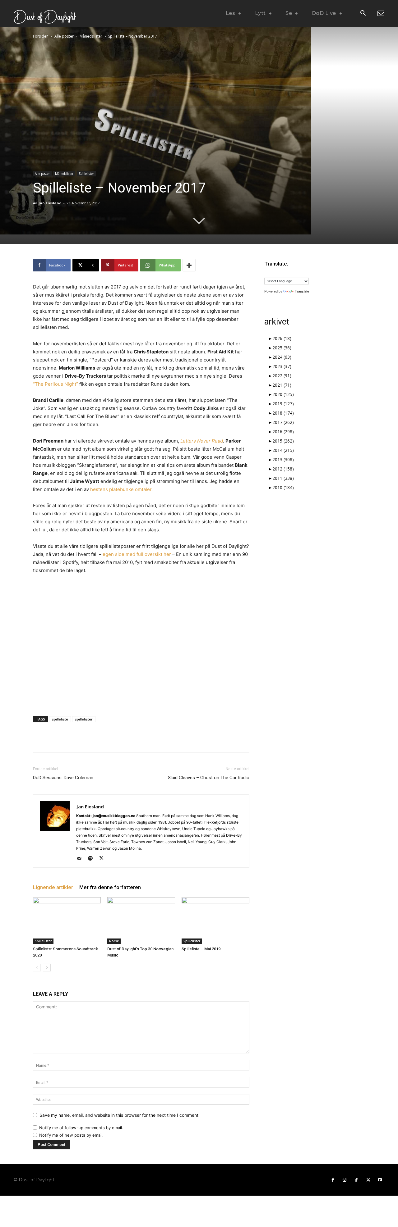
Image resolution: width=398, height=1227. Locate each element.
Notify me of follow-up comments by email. (81, 1127)
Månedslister (91, 36)
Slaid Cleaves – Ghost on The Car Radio (208, 777)
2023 (281, 366)
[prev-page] (37, 967)
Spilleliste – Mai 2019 (201, 949)
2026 (281, 338)
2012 (283, 469)
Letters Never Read (201, 441)
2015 (283, 441)
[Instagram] (344, 1180)
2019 (283, 404)
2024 (281, 357)
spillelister (84, 719)
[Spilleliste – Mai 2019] (215, 920)
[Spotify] (92, 858)
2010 (283, 487)
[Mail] (81, 858)
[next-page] (47, 967)
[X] (104, 858)
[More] (189, 265)
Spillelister (86, 173)
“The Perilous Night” (55, 384)
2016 (283, 431)
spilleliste (60, 719)
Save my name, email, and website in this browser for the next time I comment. (119, 1115)
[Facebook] (332, 1180)
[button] (363, 14)
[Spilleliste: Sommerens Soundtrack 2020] (67, 920)
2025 (281, 348)
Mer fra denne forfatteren (110, 887)
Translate (302, 291)
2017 (283, 422)
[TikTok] (356, 1180)
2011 (283, 478)
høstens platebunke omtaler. (121, 489)
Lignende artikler (53, 887)
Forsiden (41, 36)
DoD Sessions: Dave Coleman (63, 777)
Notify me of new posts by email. (71, 1135)
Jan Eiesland (50, 203)
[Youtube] (380, 1180)
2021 (281, 385)
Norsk (114, 941)
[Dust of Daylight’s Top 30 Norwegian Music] (141, 920)
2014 (283, 450)
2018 (283, 413)
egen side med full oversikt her (137, 554)
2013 (283, 459)
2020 (283, 394)
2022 (281, 376)
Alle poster (64, 36)
